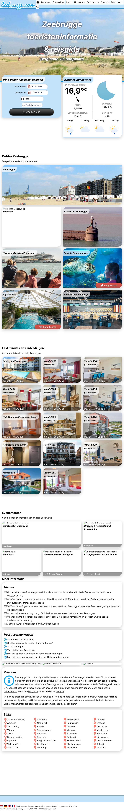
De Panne (101, 747)
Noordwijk (42, 723)
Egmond (11, 740)
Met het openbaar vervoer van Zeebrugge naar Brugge (34, 653)
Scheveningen (44, 730)
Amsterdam (13, 747)
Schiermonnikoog (16, 719)
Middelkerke (103, 730)
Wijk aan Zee (13, 744)
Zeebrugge (46, 2)
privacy (20, 809)
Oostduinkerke (104, 740)
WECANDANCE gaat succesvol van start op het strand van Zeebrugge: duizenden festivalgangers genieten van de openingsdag (63, 608)
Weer (120, 2)
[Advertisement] (62, 146)
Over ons (10, 672)
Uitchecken (21, 92)
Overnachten (58, 2)
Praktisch (105, 2)
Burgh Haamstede (46, 740)
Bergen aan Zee (15, 737)
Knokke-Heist (74, 740)
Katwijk (40, 726)
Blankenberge (74, 744)
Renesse (41, 737)
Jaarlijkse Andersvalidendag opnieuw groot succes (33, 623)
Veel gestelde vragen (18, 634)
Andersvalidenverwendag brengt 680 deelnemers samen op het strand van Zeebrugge (51, 613)
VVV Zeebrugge (15, 646)
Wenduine (72, 747)
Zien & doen (79, 2)
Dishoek (71, 726)
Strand (69, 2)
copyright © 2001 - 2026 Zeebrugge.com (40, 809)
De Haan (101, 719)
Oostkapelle (43, 744)
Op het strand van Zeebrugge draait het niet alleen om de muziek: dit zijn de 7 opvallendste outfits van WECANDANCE (59, 594)
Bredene (101, 723)
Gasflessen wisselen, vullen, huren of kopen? (30, 643)
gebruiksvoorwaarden (8, 809)
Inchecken (20, 86)
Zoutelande (72, 723)
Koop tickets (110, 285)
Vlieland (11, 730)
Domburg (42, 747)
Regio (113, 2)
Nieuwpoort (103, 737)
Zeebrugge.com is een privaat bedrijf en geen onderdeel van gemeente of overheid (46, 806)
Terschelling (13, 726)
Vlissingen (72, 730)
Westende (102, 733)
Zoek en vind (33, 112)
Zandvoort (42, 719)
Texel (10, 733)
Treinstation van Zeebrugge (21, 650)
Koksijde (101, 744)
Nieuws (9, 587)
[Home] (38, 2)
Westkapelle (73, 719)
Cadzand (71, 737)
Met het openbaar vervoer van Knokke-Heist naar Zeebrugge (38, 657)
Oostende (102, 726)
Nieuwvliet (72, 733)
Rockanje (41, 733)
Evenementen (93, 2)
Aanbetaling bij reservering (20, 639)
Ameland (11, 723)
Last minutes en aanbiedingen (23, 348)
